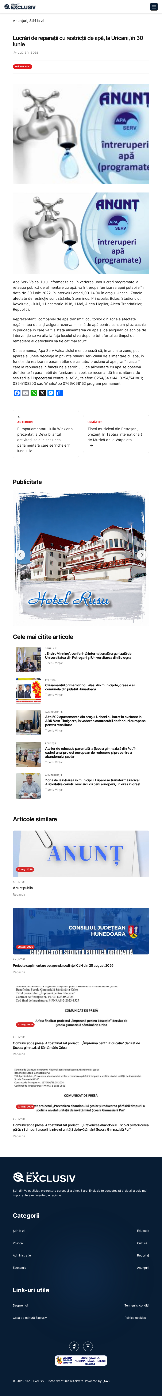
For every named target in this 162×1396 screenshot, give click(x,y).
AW (106, 1381)
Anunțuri (20, 21)
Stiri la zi (36, 21)
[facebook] (74, 1346)
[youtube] (88, 1346)
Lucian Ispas (28, 52)
